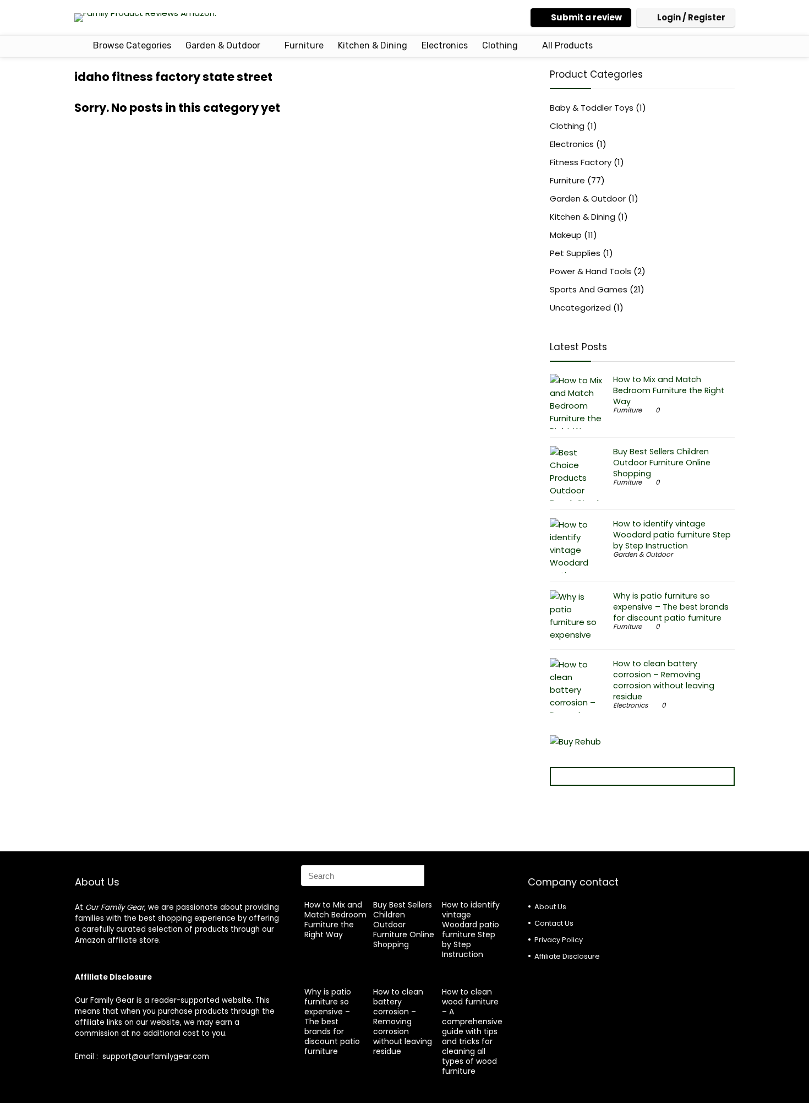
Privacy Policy (558, 939)
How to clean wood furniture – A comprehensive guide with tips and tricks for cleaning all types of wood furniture (472, 1031)
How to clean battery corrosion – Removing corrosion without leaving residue (663, 680)
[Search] (435, 875)
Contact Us (553, 923)
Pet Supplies (575, 253)
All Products (567, 45)
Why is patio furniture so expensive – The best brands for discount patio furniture (671, 606)
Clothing (500, 45)
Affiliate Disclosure (567, 956)
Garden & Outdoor (222, 45)
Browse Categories (131, 45)
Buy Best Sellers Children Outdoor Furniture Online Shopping (661, 462)
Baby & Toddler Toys (591, 107)
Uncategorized (580, 307)
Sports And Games (588, 289)
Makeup (566, 235)
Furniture (304, 45)
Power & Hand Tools (590, 271)
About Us (550, 906)
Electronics (445, 45)
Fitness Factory (580, 162)
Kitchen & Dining (372, 45)
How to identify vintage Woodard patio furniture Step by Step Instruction (672, 534)
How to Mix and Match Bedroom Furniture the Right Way (668, 390)
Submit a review (586, 17)
